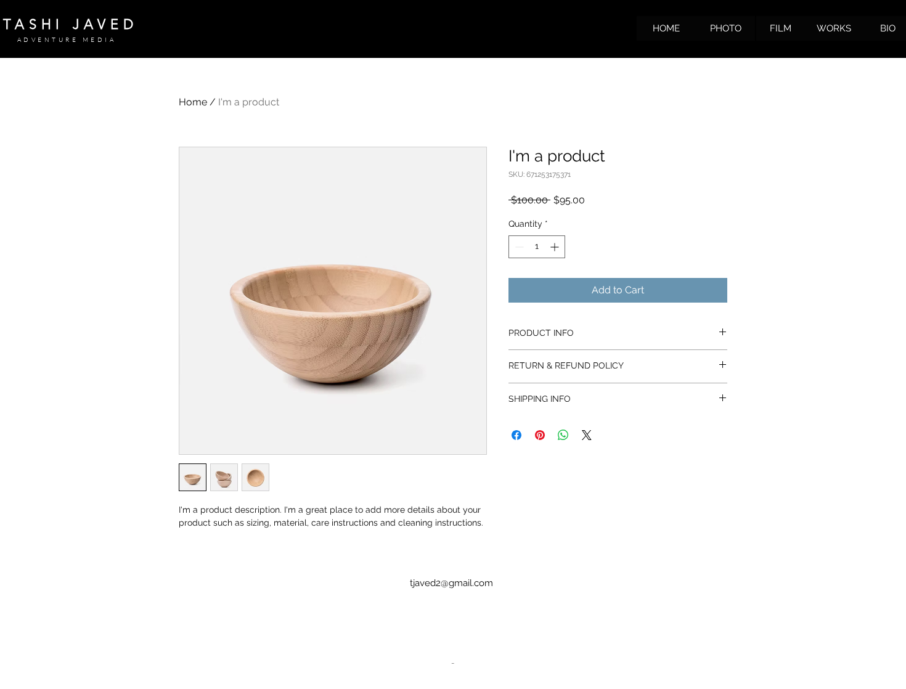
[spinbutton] (537, 247)
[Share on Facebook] (516, 435)
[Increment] (555, 247)
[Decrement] (518, 247)
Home (193, 102)
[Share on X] (586, 435)
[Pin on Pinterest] (540, 435)
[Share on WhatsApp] (563, 435)
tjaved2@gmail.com (451, 583)
